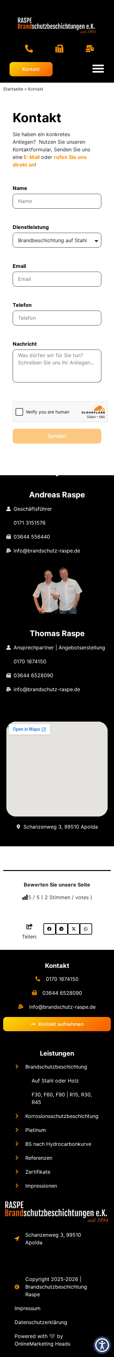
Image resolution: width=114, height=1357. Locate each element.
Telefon (22, 305)
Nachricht (25, 344)
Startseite (13, 89)
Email (19, 266)
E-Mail (32, 157)
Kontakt (57, 965)
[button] (49, 929)
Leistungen (57, 1053)
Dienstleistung (31, 227)
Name (20, 188)
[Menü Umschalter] (98, 68)
